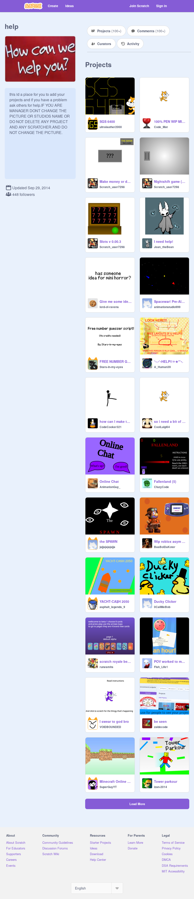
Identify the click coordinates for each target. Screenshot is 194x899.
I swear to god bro (114, 721)
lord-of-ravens (109, 307)
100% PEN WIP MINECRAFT (170, 121)
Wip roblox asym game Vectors (170, 541)
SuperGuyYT (108, 787)
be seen (160, 721)
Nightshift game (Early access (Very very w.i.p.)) (170, 181)
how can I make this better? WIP (116, 421)
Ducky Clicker (165, 601)
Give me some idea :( (116, 301)
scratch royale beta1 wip (116, 661)
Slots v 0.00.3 (110, 241)
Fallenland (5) (165, 481)
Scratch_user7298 (112, 187)
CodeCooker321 (111, 427)
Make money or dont (116, 181)
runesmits (106, 667)
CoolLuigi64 (162, 427)
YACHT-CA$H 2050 (114, 601)
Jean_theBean (164, 247)
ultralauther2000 (111, 127)
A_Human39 (162, 367)
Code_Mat (161, 127)
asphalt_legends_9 (112, 607)
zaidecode (161, 727)
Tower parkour (165, 781)
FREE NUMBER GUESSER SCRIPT (116, 361)
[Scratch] (33, 6)
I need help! (163, 241)
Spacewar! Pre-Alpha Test (170, 301)
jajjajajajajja (107, 547)
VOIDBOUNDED (110, 727)
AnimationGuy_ (110, 487)
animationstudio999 (167, 307)
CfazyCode (161, 487)
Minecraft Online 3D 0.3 (116, 781)
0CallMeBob (162, 607)
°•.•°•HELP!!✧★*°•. (168, 361)
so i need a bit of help (170, 421)
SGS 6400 (107, 121)
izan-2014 (160, 787)
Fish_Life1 (161, 667)
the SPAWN (108, 541)
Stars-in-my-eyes (111, 367)
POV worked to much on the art (170, 661)
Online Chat (109, 481)
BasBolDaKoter (164, 547)
